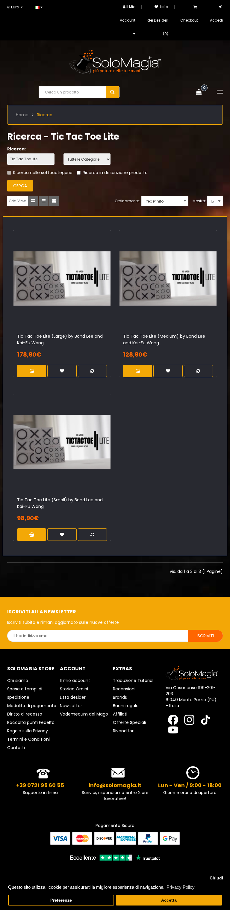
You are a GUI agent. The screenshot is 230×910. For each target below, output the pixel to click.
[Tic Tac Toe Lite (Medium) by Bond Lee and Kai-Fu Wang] (168, 278)
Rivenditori (123, 731)
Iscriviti (205, 636)
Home (22, 115)
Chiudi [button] (216, 878)
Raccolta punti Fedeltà (31, 722)
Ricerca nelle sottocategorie (42, 173)
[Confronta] (72, 288)
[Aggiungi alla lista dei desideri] (62, 288)
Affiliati (120, 714)
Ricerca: (16, 149)
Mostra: (199, 200)
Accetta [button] (169, 900)
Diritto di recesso (24, 714)
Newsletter (71, 706)
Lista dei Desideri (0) (157, 20)
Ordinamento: (127, 200)
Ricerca (44, 115)
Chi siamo (17, 680)
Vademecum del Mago (84, 714)
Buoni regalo (126, 706)
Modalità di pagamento (31, 706)
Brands (120, 697)
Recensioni (124, 689)
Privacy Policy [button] (181, 887)
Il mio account (75, 680)
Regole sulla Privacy (27, 731)
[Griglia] (33, 201)
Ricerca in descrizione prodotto (115, 173)
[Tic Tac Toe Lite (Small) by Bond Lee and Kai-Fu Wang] (62, 442)
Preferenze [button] (61, 900)
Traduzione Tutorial (133, 680)
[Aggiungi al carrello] (51, 288)
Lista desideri (73, 697)
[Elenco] (44, 201)
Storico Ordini (74, 689)
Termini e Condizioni (28, 739)
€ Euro (14, 7)
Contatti (16, 748)
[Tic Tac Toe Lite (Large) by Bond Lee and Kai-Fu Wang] (62, 278)
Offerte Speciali (129, 722)
